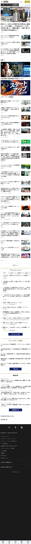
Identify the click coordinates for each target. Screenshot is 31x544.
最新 (4, 273)
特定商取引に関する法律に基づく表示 (9, 446)
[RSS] (21, 427)
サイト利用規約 (4, 443)
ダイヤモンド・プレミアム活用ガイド (9, 441)
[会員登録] (27, 2)
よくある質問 (3, 450)
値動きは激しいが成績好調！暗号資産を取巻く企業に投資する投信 (15, 359)
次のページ (15, 265)
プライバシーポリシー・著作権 (7, 448)
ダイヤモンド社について (6, 467)
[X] (9, 427)
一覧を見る (15, 369)
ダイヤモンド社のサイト (6, 462)
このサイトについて (5, 436)
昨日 (12, 273)
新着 (3, 543)
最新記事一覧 (15, 410)
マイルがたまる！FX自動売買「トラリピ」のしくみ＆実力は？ (15, 344)
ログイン (21, 1)
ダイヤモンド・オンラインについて (9, 432)
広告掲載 (3, 453)
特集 (2, 60)
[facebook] (15, 427)
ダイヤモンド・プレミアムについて (8, 438)
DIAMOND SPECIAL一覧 (7, 416)
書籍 (28, 543)
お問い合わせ (3, 455)
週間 (19, 273)
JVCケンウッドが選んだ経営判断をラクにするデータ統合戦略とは (15, 364)
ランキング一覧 (15, 334)
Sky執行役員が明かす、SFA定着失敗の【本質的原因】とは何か (15, 349)
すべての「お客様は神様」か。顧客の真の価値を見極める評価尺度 (15, 354)
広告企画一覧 (4, 419)
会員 (26, 273)
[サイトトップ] (6, 2)
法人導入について (4, 458)
